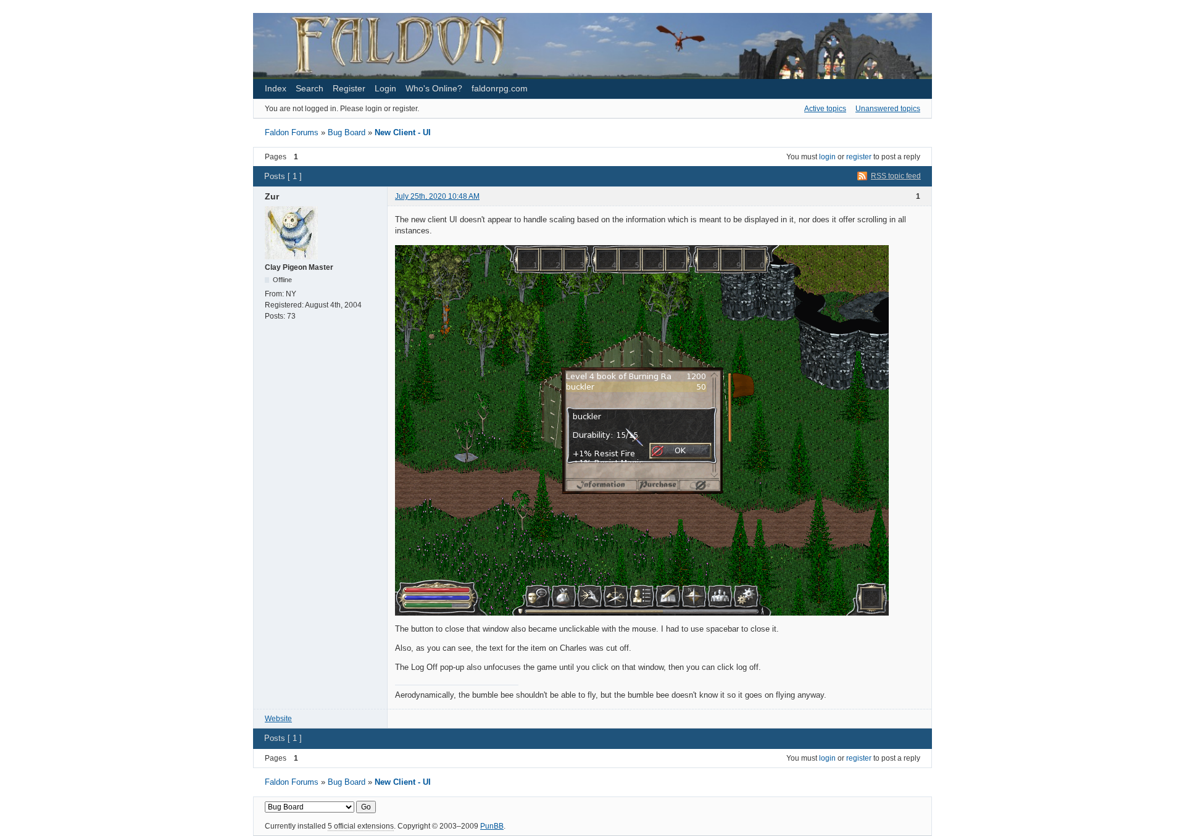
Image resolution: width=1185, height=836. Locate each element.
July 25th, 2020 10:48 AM (437, 196)
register (858, 157)
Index (275, 88)
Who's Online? (433, 88)
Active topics (825, 108)
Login (385, 88)
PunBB (492, 826)
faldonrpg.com (500, 88)
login (827, 157)
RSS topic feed (896, 176)
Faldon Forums (291, 132)
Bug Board (346, 132)
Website (278, 718)
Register (349, 88)
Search (309, 88)
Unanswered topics (887, 108)
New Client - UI (403, 132)
